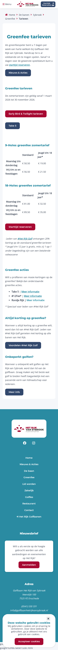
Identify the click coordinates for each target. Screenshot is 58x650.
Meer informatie (35, 300)
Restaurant (29, 503)
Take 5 (12, 125)
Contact (29, 510)
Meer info (14, 392)
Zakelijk (29, 490)
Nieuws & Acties (18, 72)
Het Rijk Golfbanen (30, 516)
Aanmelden (29, 564)
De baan (29, 470)
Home (12, 14)
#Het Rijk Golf (25, 238)
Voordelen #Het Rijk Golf (23, 345)
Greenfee (10, 18)
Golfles (29, 497)
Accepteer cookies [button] (29, 641)
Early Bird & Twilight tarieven (26, 113)
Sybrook (37, 14)
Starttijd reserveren (20, 226)
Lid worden (29, 484)
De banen (24, 14)
